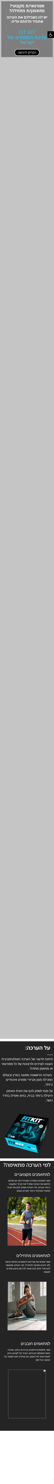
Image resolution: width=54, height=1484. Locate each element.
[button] (50, 34)
